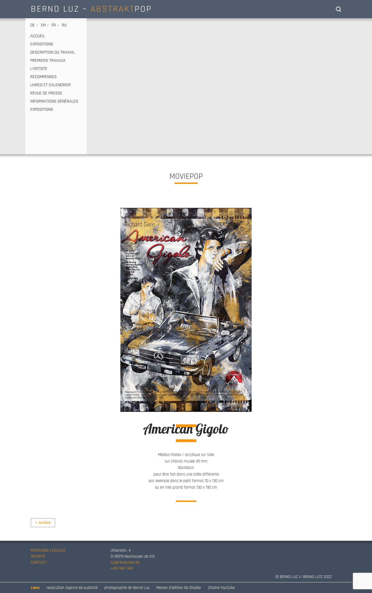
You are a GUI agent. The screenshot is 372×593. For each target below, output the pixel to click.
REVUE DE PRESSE (46, 93)
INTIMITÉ (38, 556)
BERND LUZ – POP (91, 9)
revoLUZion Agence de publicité (72, 587)
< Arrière (43, 523)
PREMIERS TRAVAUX (47, 60)
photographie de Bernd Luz (127, 587)
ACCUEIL (37, 36)
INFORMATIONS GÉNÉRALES (54, 101)
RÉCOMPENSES (43, 77)
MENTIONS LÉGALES (48, 550)
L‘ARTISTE (38, 69)
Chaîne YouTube (221, 587)
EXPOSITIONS (41, 44)
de (32, 25)
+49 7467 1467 (122, 568)
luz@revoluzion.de (125, 562)
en (43, 25)
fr (53, 25)
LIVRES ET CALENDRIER (50, 85)
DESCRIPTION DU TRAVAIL (52, 52)
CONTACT (39, 562)
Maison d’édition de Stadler (178, 587)
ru (64, 25)
